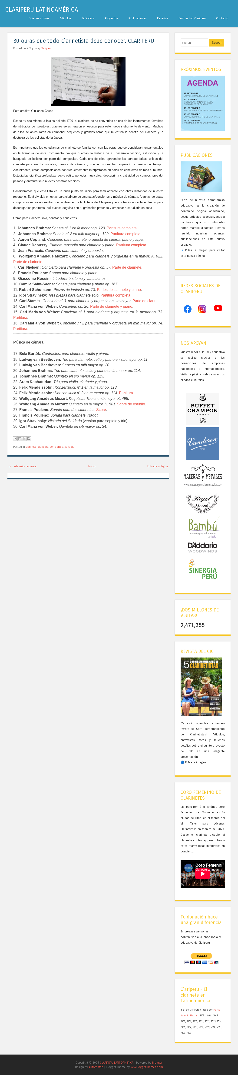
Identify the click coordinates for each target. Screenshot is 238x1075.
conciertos (56, 446)
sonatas (69, 446)
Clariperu (46, 48)
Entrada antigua (157, 466)
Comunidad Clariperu (192, 18)
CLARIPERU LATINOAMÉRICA (41, 9)
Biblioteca (88, 18)
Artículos (65, 18)
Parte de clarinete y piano (111, 306)
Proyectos (111, 18)
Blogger (157, 1062)
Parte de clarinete (27, 262)
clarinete (31, 446)
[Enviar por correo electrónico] (15, 438)
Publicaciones (138, 18)
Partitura (20, 318)
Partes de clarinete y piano (119, 290)
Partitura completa (122, 228)
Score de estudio (131, 404)
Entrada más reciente (22, 466)
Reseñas (162, 18)
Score (101, 410)
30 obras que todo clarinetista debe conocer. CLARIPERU (83, 41)
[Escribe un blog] (19, 438)
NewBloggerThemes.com (147, 1067)
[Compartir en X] (24, 438)
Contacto (222, 18)
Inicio (92, 466)
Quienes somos (39, 18)
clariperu (43, 446)
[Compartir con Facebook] (28, 438)
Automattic (96, 1067)
